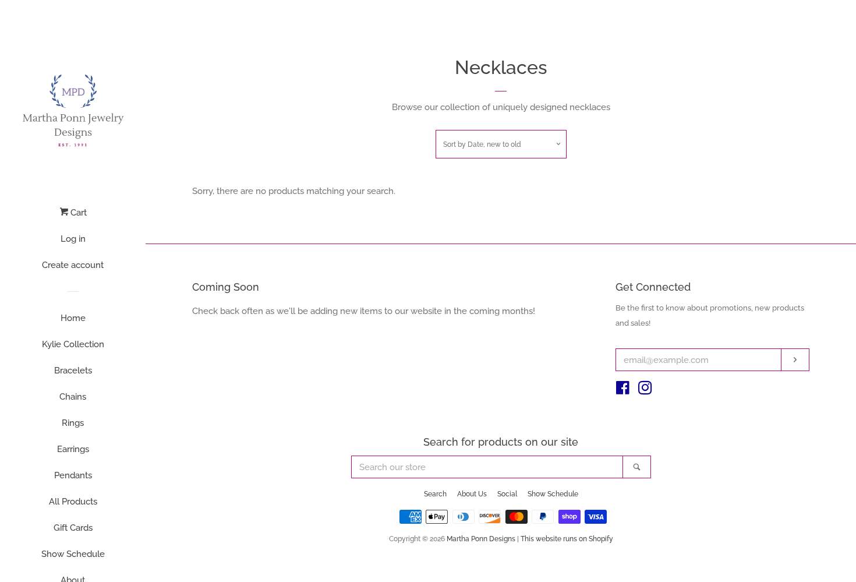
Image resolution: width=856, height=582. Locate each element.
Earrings (73, 449)
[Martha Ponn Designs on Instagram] (645, 390)
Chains (72, 396)
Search (435, 494)
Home (73, 318)
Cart (77, 212)
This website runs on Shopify (567, 539)
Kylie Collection (73, 344)
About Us (472, 494)
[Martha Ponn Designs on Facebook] (623, 390)
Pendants (73, 475)
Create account (73, 265)
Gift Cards (73, 528)
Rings (73, 423)
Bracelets (73, 370)
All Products (73, 501)
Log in (73, 239)
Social (507, 494)
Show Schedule (73, 554)
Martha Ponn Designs (481, 539)
